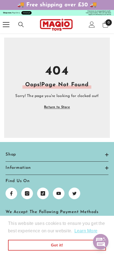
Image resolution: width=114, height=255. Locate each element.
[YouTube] (58, 193)
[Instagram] (27, 193)
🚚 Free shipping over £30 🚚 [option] (57, 5)
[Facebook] (11, 193)
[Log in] (92, 25)
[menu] (6, 24)
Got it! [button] (57, 245)
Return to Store (57, 107)
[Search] (21, 24)
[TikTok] (43, 193)
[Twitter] (74, 193)
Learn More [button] (85, 230)
